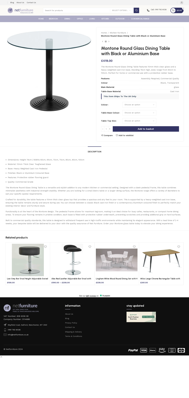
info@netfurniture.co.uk (18, 335)
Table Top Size (108, 121)
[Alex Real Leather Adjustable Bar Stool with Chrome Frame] (72, 260)
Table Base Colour (110, 113)
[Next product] (108, 41)
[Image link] (21, 308)
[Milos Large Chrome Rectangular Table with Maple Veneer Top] (161, 260)
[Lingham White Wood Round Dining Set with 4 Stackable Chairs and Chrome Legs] (117, 260)
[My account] (182, 2)
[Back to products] (105, 41)
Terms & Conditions (73, 336)
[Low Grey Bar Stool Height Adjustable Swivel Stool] (28, 260)
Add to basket (146, 129)
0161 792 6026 (14, 330)
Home (104, 33)
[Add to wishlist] (45, 247)
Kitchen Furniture (118, 33)
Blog (67, 318)
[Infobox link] (157, 10)
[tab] (94, 150)
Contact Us (70, 327)
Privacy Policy (71, 323)
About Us (69, 314)
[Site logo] (20, 10)
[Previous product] (102, 41)
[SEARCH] (136, 10)
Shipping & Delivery (73, 332)
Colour (104, 105)
